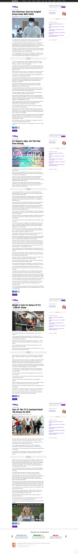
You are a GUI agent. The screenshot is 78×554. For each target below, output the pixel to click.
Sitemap (38, 543)
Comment (15, 130)
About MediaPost (20, 543)
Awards (33, 0)
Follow (64, 0)
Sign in (50, 0)
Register (54, 0)
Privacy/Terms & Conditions (45, 543)
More (43, 0)
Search (46, 1)
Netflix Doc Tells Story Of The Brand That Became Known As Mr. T (56, 36)
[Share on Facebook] (13, 127)
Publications (24, 0)
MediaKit (24, 543)
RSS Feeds (35, 543)
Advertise (59, 0)
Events (29, 0)
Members (38, 0)
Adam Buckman (16, 16)
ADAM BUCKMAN (52, 12)
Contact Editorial (29, 543)
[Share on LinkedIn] (16, 127)
